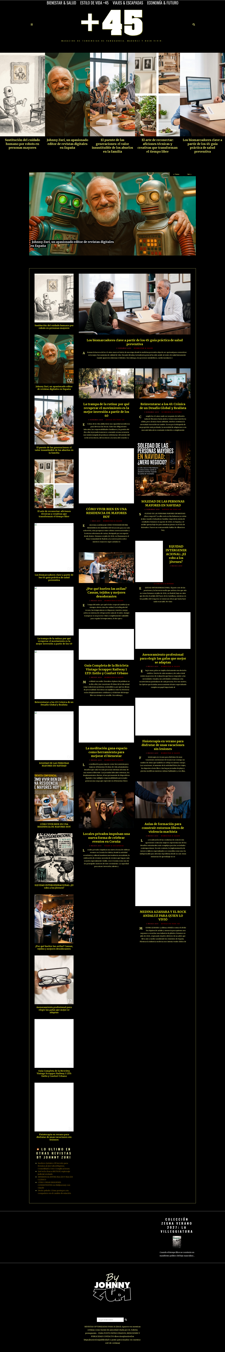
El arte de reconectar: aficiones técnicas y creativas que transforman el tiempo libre (158, 145)
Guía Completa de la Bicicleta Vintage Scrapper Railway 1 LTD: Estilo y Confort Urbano (106, 669)
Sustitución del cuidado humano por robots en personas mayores (22, 143)
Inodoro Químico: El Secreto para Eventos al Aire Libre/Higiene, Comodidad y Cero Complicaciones (54, 1166)
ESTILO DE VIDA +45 (94, 2)
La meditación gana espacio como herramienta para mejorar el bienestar (106, 752)
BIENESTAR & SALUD (61, 2)
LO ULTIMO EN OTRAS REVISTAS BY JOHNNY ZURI (54, 1153)
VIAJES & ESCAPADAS (128, 2)
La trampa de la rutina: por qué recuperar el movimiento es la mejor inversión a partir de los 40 (106, 410)
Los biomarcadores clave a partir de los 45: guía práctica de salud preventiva (202, 145)
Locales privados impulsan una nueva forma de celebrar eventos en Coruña (106, 837)
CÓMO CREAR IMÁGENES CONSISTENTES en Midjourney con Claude (54, 1185)
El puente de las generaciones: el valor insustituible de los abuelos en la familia (112, 145)
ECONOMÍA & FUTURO (162, 2)
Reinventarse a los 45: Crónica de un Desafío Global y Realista (163, 406)
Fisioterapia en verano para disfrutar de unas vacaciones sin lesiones (163, 745)
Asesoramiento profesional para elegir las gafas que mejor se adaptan (163, 658)
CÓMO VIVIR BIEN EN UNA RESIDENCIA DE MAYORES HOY (106, 513)
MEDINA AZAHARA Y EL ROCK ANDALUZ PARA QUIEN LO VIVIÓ (163, 915)
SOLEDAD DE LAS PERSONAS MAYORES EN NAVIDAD (162, 503)
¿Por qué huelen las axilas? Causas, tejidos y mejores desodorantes (106, 592)
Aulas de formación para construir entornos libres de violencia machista (163, 828)
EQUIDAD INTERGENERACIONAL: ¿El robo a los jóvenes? (176, 554)
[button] (126, 1320)
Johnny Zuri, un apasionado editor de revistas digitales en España (67, 143)
